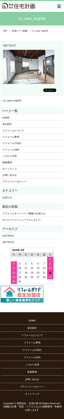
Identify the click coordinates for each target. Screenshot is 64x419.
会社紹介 (7, 124)
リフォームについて (13, 130)
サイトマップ (9, 168)
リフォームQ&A (10, 149)
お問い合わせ (9, 175)
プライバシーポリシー (14, 181)
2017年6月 (8, 235)
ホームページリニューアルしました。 (22, 219)
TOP (5, 31)
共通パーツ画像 (19, 31)
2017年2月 (8, 242)
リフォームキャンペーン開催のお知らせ (23, 213)
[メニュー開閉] (59, 6)
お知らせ (7, 197)
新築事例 (7, 162)
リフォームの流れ (12, 143)
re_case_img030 (12, 100)
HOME (6, 117)
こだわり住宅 (9, 156)
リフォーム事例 (10, 136)
